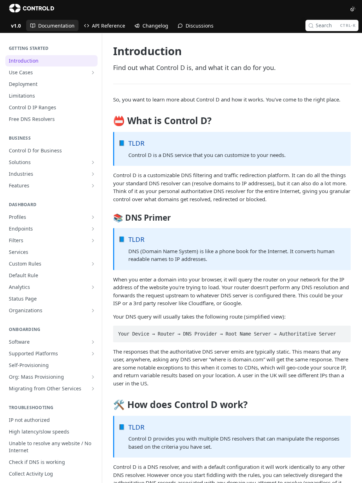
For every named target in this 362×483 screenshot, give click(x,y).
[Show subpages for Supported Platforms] (93, 353)
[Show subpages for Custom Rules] (93, 264)
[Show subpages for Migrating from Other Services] (93, 388)
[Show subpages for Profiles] (93, 217)
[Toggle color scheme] (352, 8)
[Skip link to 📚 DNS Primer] (108, 218)
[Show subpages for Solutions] (93, 162)
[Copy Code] (342, 331)
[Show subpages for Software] (93, 342)
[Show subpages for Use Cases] (93, 72)
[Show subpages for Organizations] (93, 310)
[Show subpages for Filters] (93, 240)
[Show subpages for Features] (93, 185)
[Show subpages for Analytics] (93, 287)
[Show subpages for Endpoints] (93, 229)
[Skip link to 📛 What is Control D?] (108, 121)
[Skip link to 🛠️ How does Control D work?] (108, 404)
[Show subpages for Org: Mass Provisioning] (93, 377)
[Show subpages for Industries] (93, 174)
